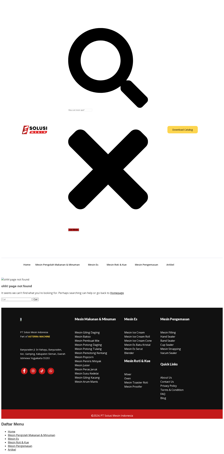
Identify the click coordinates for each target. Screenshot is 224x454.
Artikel (170, 264)
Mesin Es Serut (133, 349)
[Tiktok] (42, 371)
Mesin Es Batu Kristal (137, 345)
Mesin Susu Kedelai (87, 373)
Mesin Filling (168, 332)
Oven (127, 378)
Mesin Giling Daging (87, 332)
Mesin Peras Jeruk (86, 369)
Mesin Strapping (170, 349)
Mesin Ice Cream (134, 332)
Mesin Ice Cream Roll (137, 336)
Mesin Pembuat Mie (87, 340)
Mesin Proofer (133, 386)
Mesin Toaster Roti (136, 382)
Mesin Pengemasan (146, 264)
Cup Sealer (167, 345)
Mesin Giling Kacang (87, 377)
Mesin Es (93, 264)
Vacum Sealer (168, 353)
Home (27, 264)
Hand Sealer (167, 336)
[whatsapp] (51, 371)
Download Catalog (182, 129)
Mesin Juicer (82, 365)
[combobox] (80, 110)
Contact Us (167, 381)
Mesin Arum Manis (86, 381)
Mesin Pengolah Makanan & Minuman (57, 264)
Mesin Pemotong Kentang (91, 353)
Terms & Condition (171, 390)
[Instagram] (33, 371)
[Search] (108, 107)
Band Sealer (167, 340)
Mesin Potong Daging (88, 345)
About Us (166, 377)
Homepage (117, 293)
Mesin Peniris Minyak (88, 361)
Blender (129, 353)
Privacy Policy (168, 386)
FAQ (162, 394)
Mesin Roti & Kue (117, 264)
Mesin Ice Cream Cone (138, 340)
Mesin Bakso (83, 336)
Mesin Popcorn (84, 357)
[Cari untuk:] (16, 299)
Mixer (127, 374)
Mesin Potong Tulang (88, 349)
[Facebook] (24, 371)
